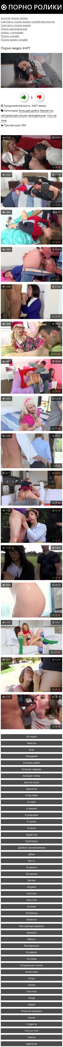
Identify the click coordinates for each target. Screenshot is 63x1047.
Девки (31, 854)
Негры (31, 978)
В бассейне (31, 795)
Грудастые (31, 834)
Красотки (31, 899)
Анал (31, 749)
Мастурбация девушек (31, 926)
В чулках (31, 821)
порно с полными (12, 32)
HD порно (31, 736)
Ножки (31, 984)
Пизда (31, 997)
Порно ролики (34, 6)
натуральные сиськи (14, 115)
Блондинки (31, 756)
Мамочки (31, 919)
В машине (31, 808)
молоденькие (37, 115)
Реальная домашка (31, 1011)
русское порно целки (14, 18)
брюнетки (46, 110)
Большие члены (31, 775)
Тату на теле (31, 1030)
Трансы (31, 1037)
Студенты (31, 1024)
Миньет (31, 939)
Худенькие (31, 1043)
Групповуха (31, 841)
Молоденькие (31, 945)
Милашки (31, 932)
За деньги (31, 867)
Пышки (31, 1004)
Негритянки (31, 971)
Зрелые (31, 880)
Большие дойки (31, 762)
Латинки (31, 906)
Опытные (31, 991)
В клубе (31, 801)
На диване (31, 952)
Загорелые (31, 873)
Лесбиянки (31, 913)
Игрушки (31, 886)
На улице (32, 958)
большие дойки (29, 110)
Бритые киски (31, 782)
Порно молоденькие (14, 29)
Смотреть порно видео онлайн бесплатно (28, 22)
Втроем (31, 828)
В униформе (31, 814)
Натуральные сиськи (31, 965)
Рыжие (31, 1017)
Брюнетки (31, 788)
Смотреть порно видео (16, 25)
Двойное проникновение (31, 847)
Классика (31, 893)
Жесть (31, 860)
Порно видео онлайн (14, 39)
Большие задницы (31, 769)
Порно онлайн (10, 36)
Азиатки (31, 743)
